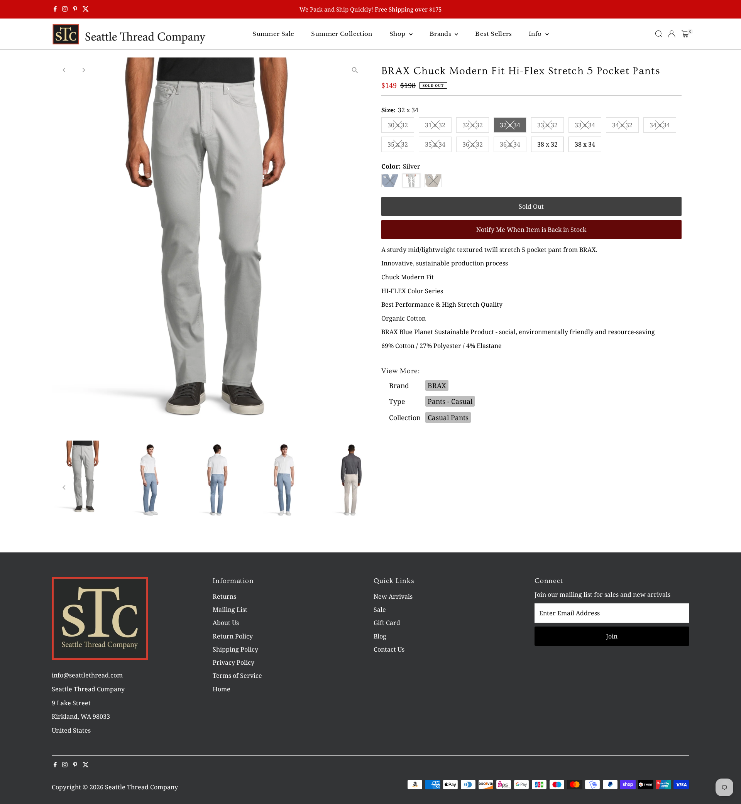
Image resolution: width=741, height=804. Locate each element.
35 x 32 (400, 146)
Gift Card (387, 622)
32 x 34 (513, 126)
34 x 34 (663, 126)
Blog (380, 636)
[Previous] (64, 70)
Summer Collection (341, 33)
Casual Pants (448, 417)
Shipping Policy (235, 649)
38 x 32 (547, 144)
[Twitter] (86, 9)
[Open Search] (658, 33)
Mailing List (230, 609)
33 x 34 (588, 126)
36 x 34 (513, 146)
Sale (380, 609)
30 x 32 (400, 126)
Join (612, 636)
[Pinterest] (75, 9)
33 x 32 (550, 126)
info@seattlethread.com (87, 675)
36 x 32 (475, 146)
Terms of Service (237, 675)
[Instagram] (64, 9)
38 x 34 (585, 144)
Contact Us (389, 649)
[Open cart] (685, 33)
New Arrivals (393, 596)
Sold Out (531, 206)
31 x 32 (438, 126)
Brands (441, 33)
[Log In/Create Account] (671, 33)
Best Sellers (493, 33)
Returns (224, 596)
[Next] (83, 70)
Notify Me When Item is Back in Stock (531, 229)
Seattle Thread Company (141, 787)
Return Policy (233, 636)
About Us (226, 622)
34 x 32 (625, 126)
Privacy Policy (233, 662)
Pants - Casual (450, 401)
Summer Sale (273, 33)
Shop (398, 33)
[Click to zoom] (355, 70)
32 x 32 (475, 126)
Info (536, 33)
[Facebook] (55, 9)
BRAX (437, 385)
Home (221, 689)
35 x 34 (438, 146)
